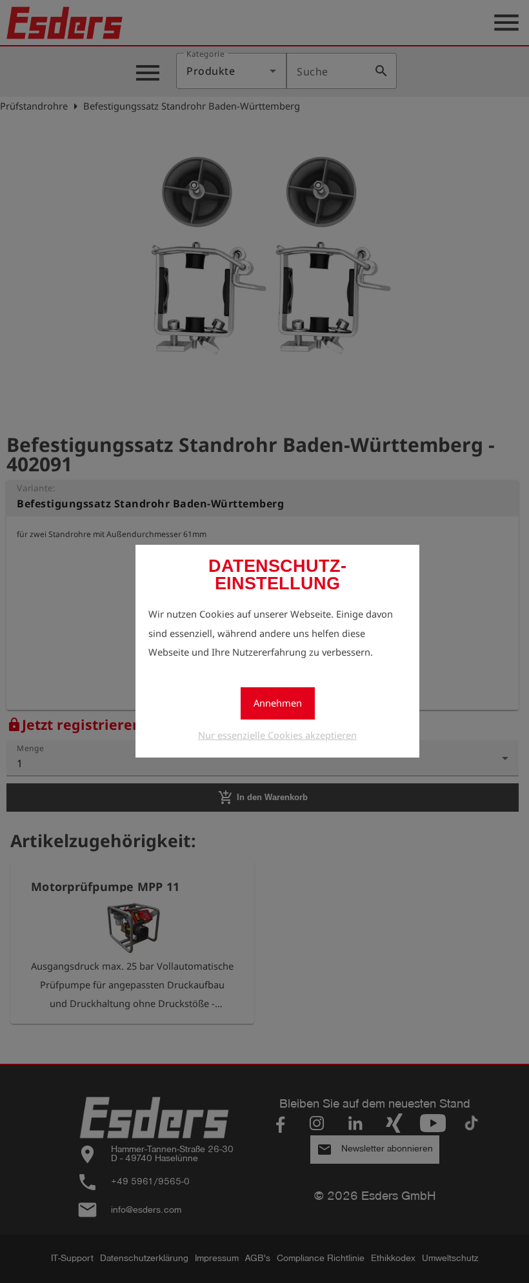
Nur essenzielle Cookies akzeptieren (277, 735)
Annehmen (278, 702)
